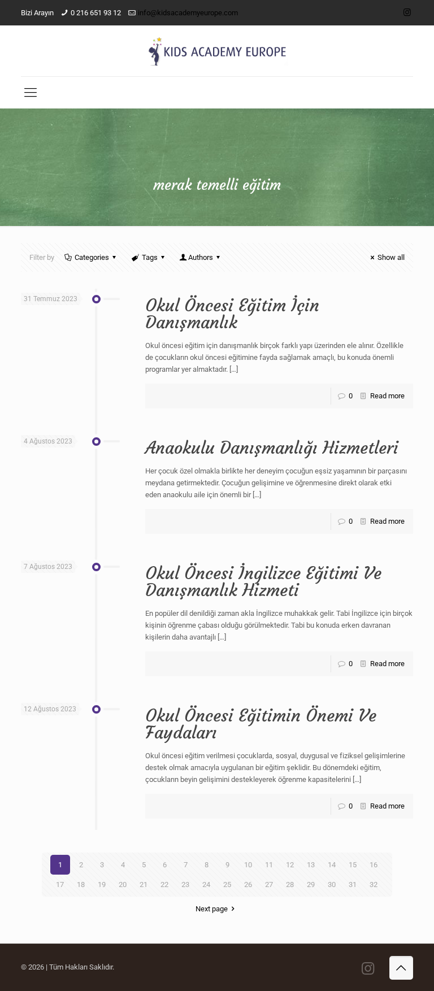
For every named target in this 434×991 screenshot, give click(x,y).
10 (248, 864)
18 (81, 884)
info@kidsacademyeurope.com (188, 12)
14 (332, 864)
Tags (150, 257)
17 (60, 884)
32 (373, 884)
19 (102, 884)
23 (185, 884)
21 (143, 884)
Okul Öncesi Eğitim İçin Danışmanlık (232, 314)
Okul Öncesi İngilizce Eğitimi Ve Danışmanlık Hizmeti (263, 582)
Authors (200, 257)
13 (311, 864)
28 (290, 884)
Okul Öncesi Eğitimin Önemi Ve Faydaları (260, 724)
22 (164, 884)
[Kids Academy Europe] (217, 50)
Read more (387, 396)
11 (269, 864)
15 (353, 864)
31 (353, 884)
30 (332, 884)
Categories (92, 257)
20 (123, 884)
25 (227, 884)
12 (290, 864)
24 (206, 884)
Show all (391, 257)
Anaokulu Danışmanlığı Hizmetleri (271, 447)
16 (373, 864)
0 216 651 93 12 (96, 12)
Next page (212, 909)
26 (248, 884)
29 (311, 884)
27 (269, 884)
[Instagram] (407, 12)
